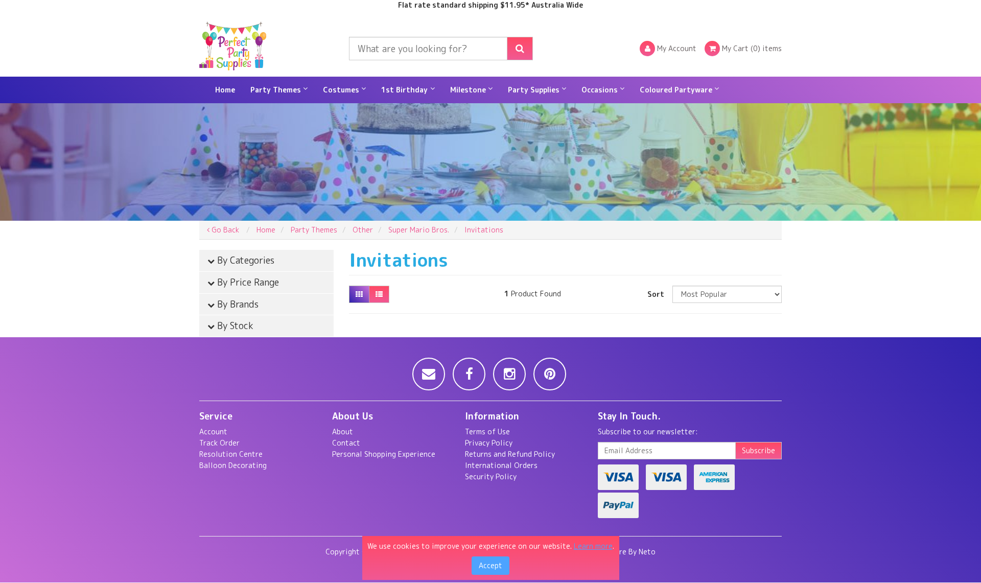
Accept (490, 565)
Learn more (593, 546)
